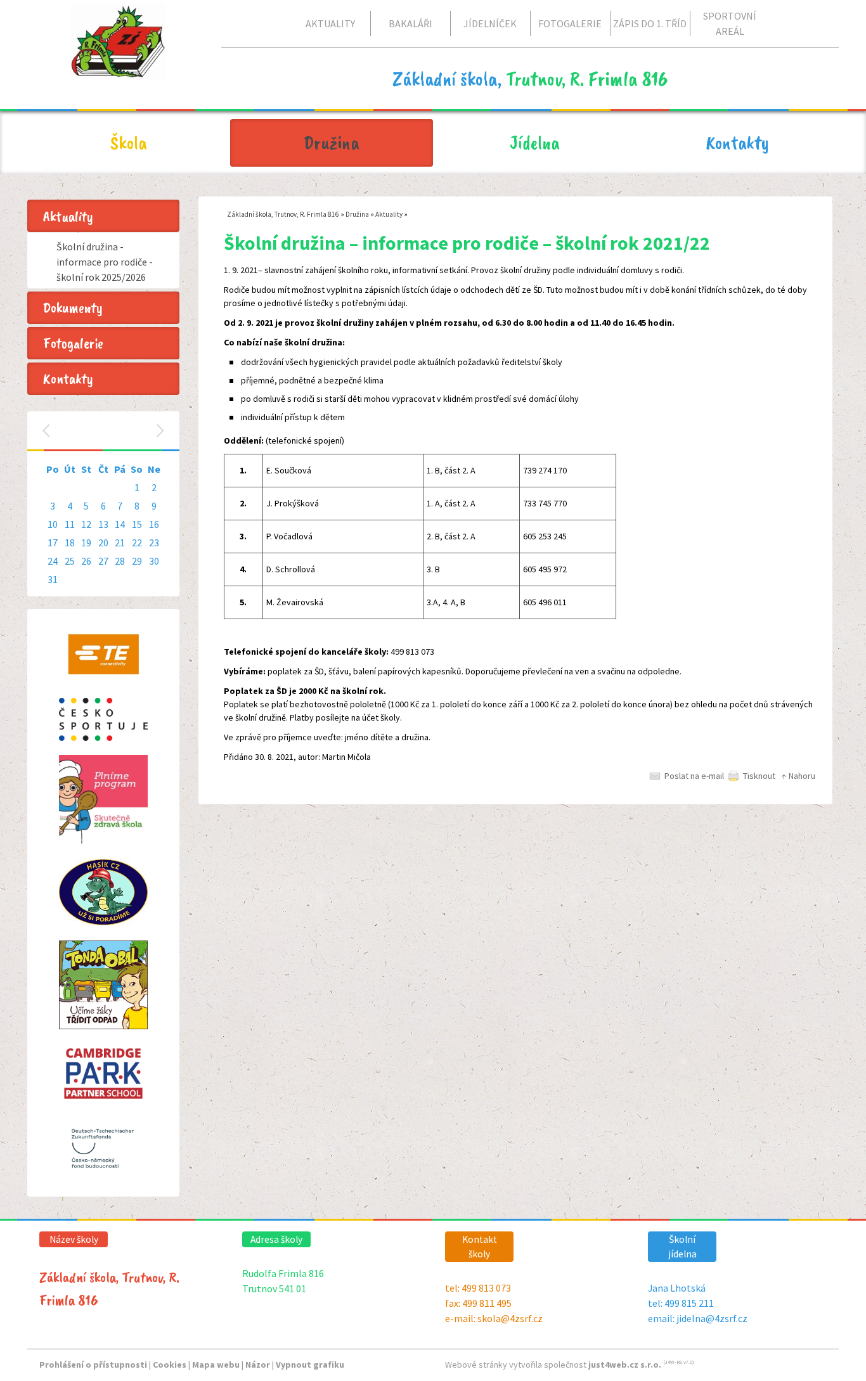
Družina (357, 214)
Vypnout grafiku (310, 1364)
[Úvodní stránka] (117, 69)
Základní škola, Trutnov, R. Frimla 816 (283, 214)
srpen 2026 (104, 431)
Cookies (169, 1364)
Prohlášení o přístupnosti (93, 1364)
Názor (257, 1364)
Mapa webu (216, 1364)
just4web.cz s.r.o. (624, 1364)
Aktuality (389, 214)
